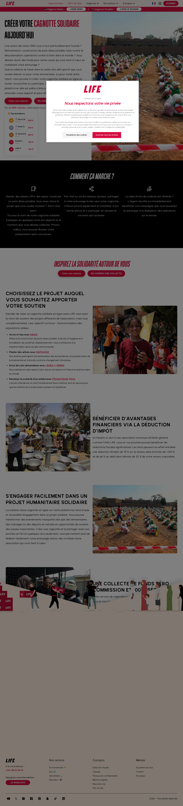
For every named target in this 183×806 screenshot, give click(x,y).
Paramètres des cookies (76, 135)
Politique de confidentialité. (115, 127)
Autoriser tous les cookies (107, 135)
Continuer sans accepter (92, 99)
